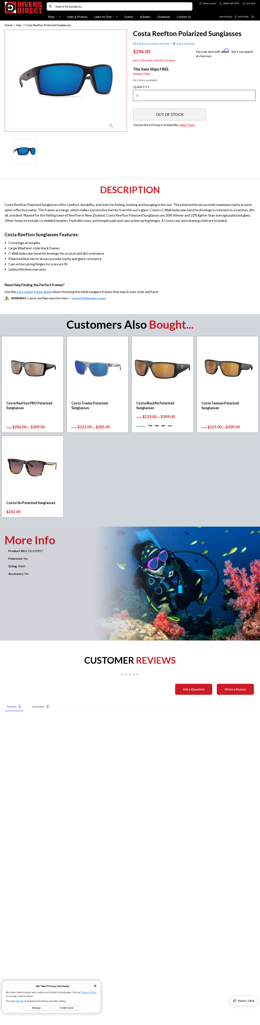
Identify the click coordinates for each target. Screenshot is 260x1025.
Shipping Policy (142, 73)
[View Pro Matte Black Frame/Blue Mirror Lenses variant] (157, 426)
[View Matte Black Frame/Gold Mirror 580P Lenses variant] (170, 426)
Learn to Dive (103, 16)
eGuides (145, 16)
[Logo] (25, 11)
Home (9, 25)
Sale (18, 25)
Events (128, 16)
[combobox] (123, 6)
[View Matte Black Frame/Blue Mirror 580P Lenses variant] (163, 426)
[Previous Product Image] (18, 81)
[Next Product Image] (113, 81)
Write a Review (235, 689)
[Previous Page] (8, 151)
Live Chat (250, 3)
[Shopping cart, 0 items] (252, 16)
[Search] (50, 6)
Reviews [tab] (14, 706)
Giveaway (163, 16)
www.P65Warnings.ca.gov (89, 298)
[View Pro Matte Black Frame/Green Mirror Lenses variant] (150, 426)
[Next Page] (124, 151)
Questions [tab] (40, 706)
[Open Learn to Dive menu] (117, 16)
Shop (51, 16)
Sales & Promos (77, 16)
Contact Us (184, 16)
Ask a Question (193, 689)
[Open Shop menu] (59, 16)
